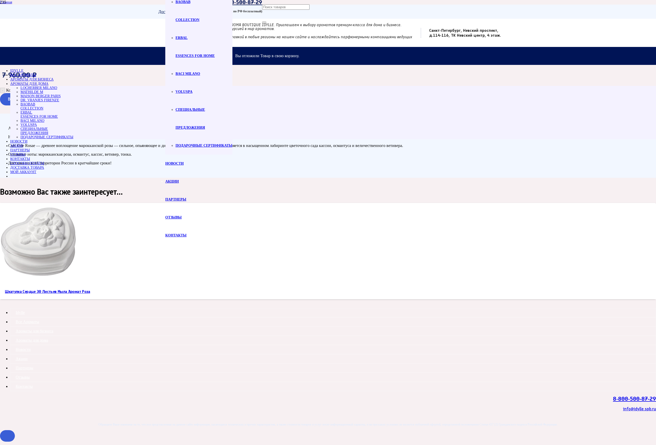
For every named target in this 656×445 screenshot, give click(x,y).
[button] (7, 436)
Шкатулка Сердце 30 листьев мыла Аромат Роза (47, 291)
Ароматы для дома (32, 340)
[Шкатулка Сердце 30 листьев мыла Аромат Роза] (38, 278)
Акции (22, 359)
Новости (23, 349)
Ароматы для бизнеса (34, 331)
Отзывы (23, 377)
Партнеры (24, 368)
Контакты (24, 386)
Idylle (20, 312)
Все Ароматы (27, 322)
